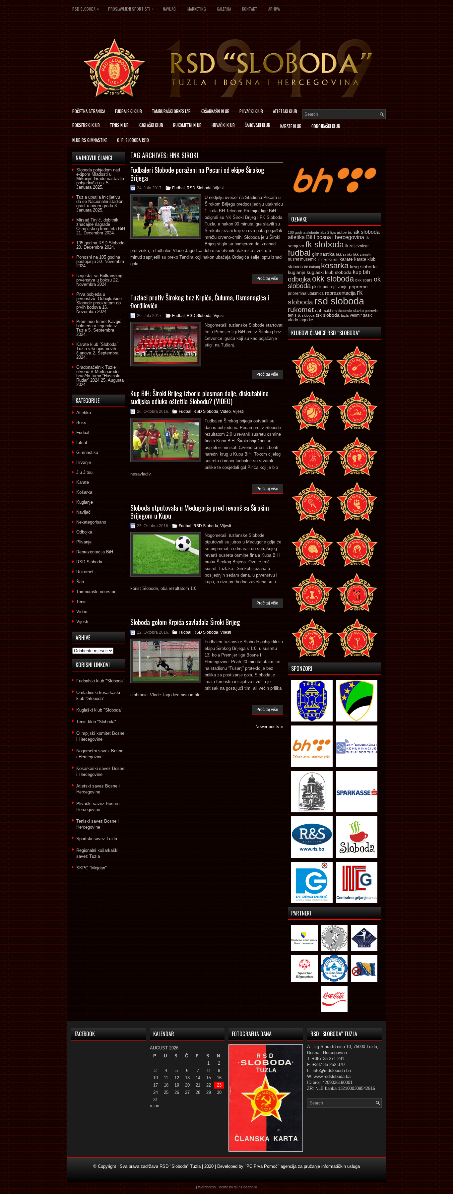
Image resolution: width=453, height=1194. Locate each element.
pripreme (358, 286)
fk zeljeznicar (357, 246)
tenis (292, 315)
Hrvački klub (223, 125)
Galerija (224, 9)
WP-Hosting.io (245, 1187)
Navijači (169, 9)
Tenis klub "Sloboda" (96, 721)
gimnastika (323, 254)
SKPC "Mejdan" (91, 867)
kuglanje (296, 272)
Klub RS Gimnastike (89, 140)
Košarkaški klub (215, 111)
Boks (81, 422)
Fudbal (178, 188)
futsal (81, 442)
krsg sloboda (363, 266)
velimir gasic (361, 315)
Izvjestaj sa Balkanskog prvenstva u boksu (99, 278)
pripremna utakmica (306, 293)
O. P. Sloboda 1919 (133, 140)
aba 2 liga (328, 232)
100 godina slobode (303, 232)
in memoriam (328, 259)
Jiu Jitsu (84, 472)
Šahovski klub (257, 125)
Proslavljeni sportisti (131, 9)
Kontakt (249, 9)
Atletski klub (285, 111)
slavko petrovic (365, 311)
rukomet (301, 309)
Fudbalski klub (128, 111)
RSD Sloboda (85, 9)
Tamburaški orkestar (171, 111)
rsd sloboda (339, 300)
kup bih (361, 272)
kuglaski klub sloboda (329, 272)
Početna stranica (88, 111)
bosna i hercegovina (340, 237)
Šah (80, 581)
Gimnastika (87, 452)
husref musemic (302, 259)
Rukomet (85, 571)
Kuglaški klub (151, 125)
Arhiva (274, 9)
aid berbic (345, 232)
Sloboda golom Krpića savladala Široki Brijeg (185, 622)
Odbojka (84, 532)
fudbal (299, 252)
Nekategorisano (91, 522)
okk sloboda (333, 278)
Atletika (83, 412)
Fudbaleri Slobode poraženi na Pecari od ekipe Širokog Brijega (197, 174)
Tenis (81, 601)
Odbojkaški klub (325, 126)
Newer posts (269, 726)
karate (346, 259)
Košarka (84, 492)
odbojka (299, 279)
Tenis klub (119, 125)
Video (225, 411)
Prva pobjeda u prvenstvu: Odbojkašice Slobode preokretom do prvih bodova (99, 301)
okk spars (363, 280)
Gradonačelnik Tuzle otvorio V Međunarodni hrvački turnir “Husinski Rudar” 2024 (98, 374)
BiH (310, 237)
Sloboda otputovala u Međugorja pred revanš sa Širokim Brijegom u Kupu (199, 512)
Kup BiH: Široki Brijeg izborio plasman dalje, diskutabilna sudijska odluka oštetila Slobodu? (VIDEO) (199, 397)
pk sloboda (322, 286)
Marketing (196, 9)
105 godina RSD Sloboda (100, 242)
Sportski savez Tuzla (96, 838)
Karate (82, 482)
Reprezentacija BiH (94, 551)
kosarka (335, 265)
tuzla (345, 315)
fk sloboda (324, 244)
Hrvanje (83, 462)
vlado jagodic (300, 319)
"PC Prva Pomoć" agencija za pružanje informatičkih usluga (302, 1166)
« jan (154, 1105)
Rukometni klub (187, 125)
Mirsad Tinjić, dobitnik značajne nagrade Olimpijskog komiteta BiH (100, 224)
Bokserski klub (86, 125)
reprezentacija (340, 293)
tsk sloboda (328, 315)
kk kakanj (312, 267)
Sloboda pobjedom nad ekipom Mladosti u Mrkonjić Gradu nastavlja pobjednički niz (100, 176)
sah (319, 310)
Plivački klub (251, 111)
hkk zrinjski (362, 254)
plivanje (340, 286)
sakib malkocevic (338, 311)
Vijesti (219, 188)
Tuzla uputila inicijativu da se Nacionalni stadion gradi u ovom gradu (99, 201)
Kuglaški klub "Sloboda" (99, 710)
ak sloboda (367, 232)
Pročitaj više (267, 278)
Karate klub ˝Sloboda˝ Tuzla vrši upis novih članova (97, 348)
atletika (296, 237)
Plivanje (84, 541)
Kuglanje (84, 502)
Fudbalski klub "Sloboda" (100, 680)
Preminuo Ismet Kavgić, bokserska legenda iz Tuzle (99, 326)
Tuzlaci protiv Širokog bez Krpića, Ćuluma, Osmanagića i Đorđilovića (199, 301)
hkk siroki (344, 254)
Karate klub (290, 126)
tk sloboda (306, 315)
